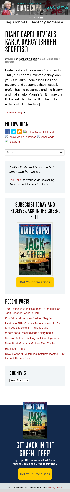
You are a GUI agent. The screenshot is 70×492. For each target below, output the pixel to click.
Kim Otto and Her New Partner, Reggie (28, 318)
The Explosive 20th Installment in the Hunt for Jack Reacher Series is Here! (32, 311)
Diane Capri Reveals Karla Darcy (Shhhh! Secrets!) (31, 42)
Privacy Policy (55, 487)
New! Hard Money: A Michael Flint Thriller (30, 343)
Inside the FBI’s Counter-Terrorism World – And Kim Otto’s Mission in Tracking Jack (33, 325)
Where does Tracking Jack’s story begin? (30, 333)
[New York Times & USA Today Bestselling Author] (35, 13)
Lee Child (15, 180)
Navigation (33, 17)
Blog (42, 58)
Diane (11, 58)
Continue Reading (13, 112)
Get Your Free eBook (35, 282)
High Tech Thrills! (15, 349)
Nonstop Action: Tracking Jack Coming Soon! (32, 338)
